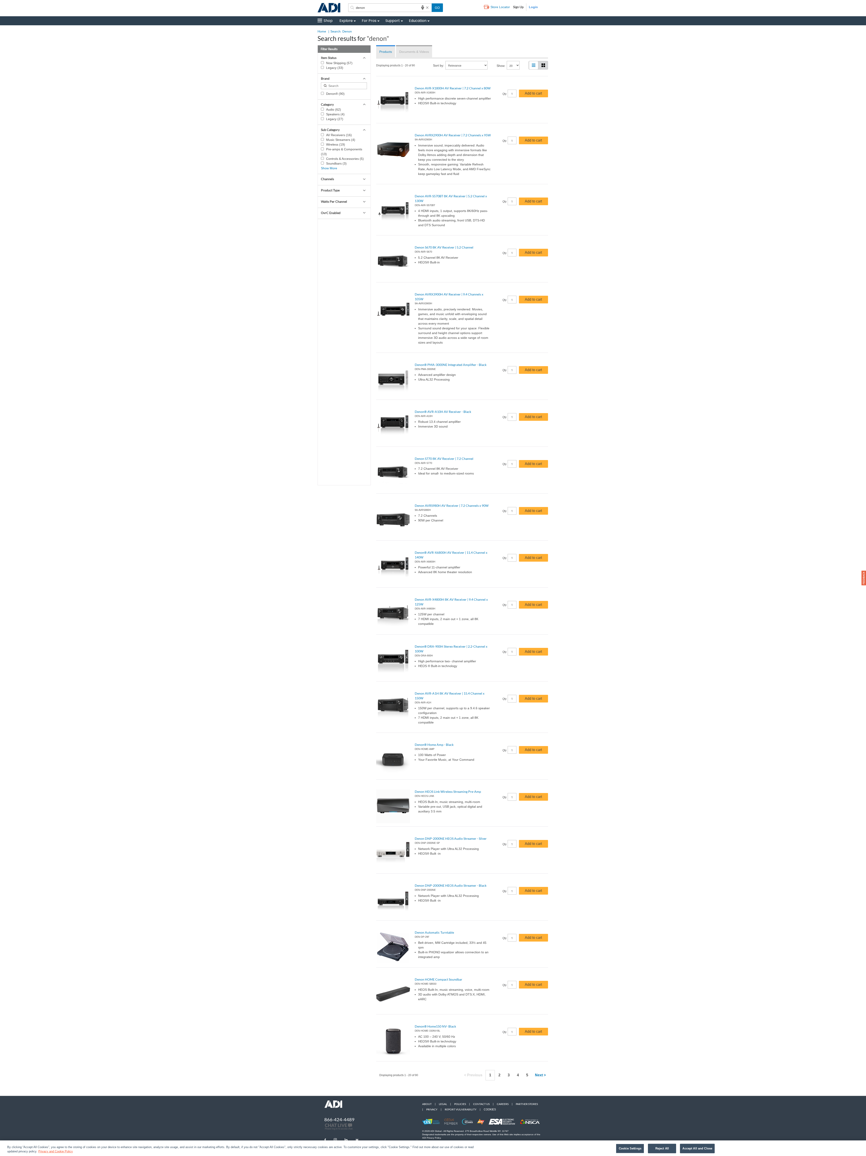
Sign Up (518, 7)
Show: (501, 65)
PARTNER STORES (527, 1104)
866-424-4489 (339, 1119)
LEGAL (443, 1104)
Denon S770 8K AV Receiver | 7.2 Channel (444, 459)
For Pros (369, 20)
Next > (540, 1075)
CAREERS (503, 1104)
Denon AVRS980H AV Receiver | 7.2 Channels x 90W (451, 505)
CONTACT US (481, 1104)
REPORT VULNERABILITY (461, 1109)
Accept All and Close (697, 1148)
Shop (328, 20)
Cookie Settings (630, 1148)
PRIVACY (432, 1109)
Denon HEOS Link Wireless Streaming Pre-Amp (448, 791)
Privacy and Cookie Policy (55, 1151)
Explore (346, 20)
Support (392, 20)
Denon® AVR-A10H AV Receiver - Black (443, 412)
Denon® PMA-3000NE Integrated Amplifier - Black (450, 365)
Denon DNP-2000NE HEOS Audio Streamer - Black (450, 885)
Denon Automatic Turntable (434, 932)
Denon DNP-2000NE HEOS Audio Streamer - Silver (451, 838)
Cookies (490, 1109)
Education (417, 20)
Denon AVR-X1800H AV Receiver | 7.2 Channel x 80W (453, 88)
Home (322, 31)
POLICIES (460, 1104)
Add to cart (533, 93)
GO (437, 7)
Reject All (662, 1148)
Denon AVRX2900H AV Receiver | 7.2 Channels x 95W (453, 135)
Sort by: (438, 65)
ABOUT (427, 1104)
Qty (504, 93)
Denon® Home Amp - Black (434, 745)
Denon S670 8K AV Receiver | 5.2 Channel (444, 247)
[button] (863, 578)
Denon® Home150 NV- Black (435, 1026)
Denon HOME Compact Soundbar (438, 979)
